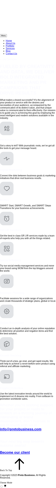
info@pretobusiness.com (20, 429)
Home (9, 40)
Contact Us (11, 53)
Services (10, 48)
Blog (8, 51)
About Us (10, 43)
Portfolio (10, 46)
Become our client (15, 452)
